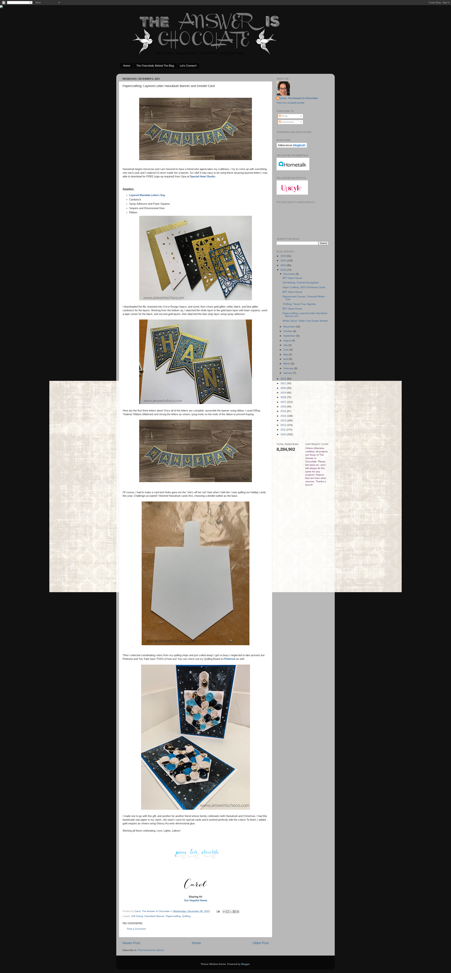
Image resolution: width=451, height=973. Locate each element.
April (286, 359)
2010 (283, 434)
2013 (283, 420)
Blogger (245, 964)
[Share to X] (231, 911)
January (288, 373)
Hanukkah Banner (154, 916)
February (288, 368)
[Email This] (224, 911)
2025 (283, 260)
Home (126, 65)
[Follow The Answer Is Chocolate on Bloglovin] (292, 147)
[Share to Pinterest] (237, 911)
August (287, 340)
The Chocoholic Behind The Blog (155, 65)
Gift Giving (137, 916)
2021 (283, 383)
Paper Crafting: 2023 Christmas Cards (304, 287)
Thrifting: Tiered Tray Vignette (299, 304)
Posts (284, 116)
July (285, 345)
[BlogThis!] (227, 911)
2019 (283, 392)
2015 (283, 411)
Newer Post (131, 943)
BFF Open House (292, 278)
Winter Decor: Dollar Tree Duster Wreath (305, 321)
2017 (283, 402)
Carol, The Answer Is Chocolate (299, 98)
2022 (283, 378)
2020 (283, 388)
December (289, 274)
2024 (283, 265)
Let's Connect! (188, 65)
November (289, 326)
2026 (283, 256)
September (289, 335)
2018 (283, 397)
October (288, 331)
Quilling (186, 916)
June (286, 349)
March (287, 363)
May (286, 354)
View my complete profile (290, 102)
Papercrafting (173, 916)
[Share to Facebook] (234, 911)
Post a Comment (136, 929)
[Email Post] (217, 911)
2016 (283, 406)
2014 (283, 416)
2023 (283, 270)
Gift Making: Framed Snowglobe (301, 282)
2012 (283, 425)
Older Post (261, 943)
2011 (283, 429)
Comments (287, 122)
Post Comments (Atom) (151, 950)
